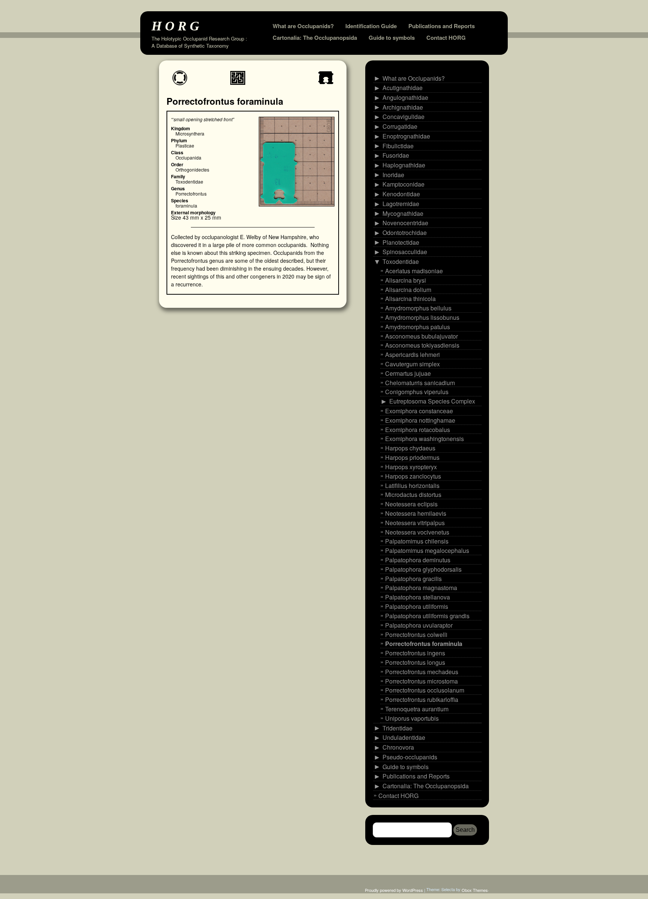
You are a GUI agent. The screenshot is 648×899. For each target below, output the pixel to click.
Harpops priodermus (412, 457)
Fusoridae (395, 155)
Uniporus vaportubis (412, 718)
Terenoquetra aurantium (416, 709)
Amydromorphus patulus (417, 326)
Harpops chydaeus (410, 448)
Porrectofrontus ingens (415, 653)
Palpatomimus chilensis (416, 541)
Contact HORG (446, 37)
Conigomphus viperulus (416, 391)
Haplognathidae (403, 165)
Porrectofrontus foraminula (423, 643)
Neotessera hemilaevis (415, 513)
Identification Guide (371, 26)
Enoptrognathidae (406, 136)
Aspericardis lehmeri (412, 354)
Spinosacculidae (404, 251)
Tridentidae (397, 727)
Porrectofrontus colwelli (416, 634)
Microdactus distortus (413, 494)
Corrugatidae (399, 126)
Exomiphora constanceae (419, 411)
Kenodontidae (401, 194)
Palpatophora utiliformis (416, 606)
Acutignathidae (402, 87)
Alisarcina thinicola (410, 298)
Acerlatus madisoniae (414, 271)
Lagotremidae (400, 203)
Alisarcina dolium (408, 289)
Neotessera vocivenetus (417, 531)
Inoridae (393, 174)
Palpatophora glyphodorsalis (423, 569)
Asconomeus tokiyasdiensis (422, 345)
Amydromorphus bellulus (418, 308)
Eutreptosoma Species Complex (432, 401)
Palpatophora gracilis (413, 578)
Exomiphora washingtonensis (424, 438)
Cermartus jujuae (408, 373)
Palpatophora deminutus (417, 560)
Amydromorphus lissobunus (422, 317)
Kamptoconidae (403, 184)
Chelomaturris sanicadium (420, 382)
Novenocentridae (405, 222)
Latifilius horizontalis (412, 485)
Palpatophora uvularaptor (419, 625)
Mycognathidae (402, 213)
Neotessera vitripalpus (415, 522)
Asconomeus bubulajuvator (421, 335)
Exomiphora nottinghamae (420, 420)
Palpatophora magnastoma (421, 587)
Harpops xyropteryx (411, 466)
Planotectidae (400, 242)
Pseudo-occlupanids (409, 757)
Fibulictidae (398, 145)
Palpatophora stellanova (417, 597)
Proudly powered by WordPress (394, 890)
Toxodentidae (400, 261)
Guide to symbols (392, 37)
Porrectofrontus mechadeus (421, 671)
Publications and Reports (441, 26)
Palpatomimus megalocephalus (427, 550)
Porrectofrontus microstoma (421, 680)
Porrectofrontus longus (415, 662)
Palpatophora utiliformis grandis (427, 615)
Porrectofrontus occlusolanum (424, 690)
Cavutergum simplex (412, 364)
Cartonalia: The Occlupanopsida (315, 37)
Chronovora (398, 747)
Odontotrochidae (404, 232)
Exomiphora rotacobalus (417, 429)
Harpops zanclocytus (413, 476)
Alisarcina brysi (405, 280)
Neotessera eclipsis (411, 504)
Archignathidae (402, 107)
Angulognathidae (405, 97)
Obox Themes (475, 890)
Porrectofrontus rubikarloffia (421, 699)
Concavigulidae (403, 116)
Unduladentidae (403, 737)
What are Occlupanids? (303, 26)
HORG (177, 25)
